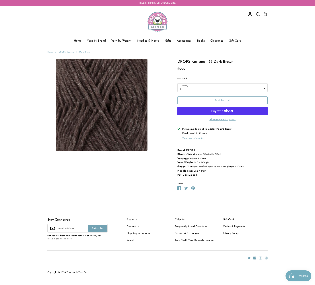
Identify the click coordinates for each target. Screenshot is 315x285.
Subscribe (97, 228)
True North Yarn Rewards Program (194, 240)
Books (201, 40)
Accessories (184, 40)
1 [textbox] (180, 89)
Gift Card (235, 40)
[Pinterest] (265, 258)
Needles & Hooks (148, 40)
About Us (132, 219)
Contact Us (133, 226)
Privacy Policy (231, 233)
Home (77, 40)
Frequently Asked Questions (191, 226)
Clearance (216, 40)
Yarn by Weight (121, 40)
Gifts (168, 40)
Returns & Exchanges (187, 233)
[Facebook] (253, 258)
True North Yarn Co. (77, 272)
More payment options (222, 119)
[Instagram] (259, 258)
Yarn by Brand (96, 40)
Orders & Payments (234, 226)
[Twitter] (248, 258)
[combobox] (222, 87)
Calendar (180, 219)
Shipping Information (139, 233)
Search (130, 240)
